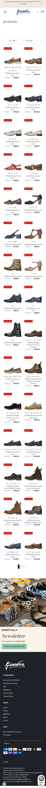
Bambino (6, 714)
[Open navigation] (5, 12)
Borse (5, 717)
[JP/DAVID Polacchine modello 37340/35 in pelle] (33, 506)
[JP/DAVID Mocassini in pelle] (12, 56)
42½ (14, 376)
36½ (5, 67)
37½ (12, 70)
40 (9, 67)
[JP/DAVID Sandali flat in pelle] (12, 162)
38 (9, 70)
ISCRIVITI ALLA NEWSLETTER (14, 646)
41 (40, 67)
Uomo (5, 707)
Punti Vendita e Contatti (12, 732)
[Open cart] (42, 12)
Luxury (5, 720)
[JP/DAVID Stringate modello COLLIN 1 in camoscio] (33, 329)
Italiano (6, 743)
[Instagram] (6, 762)
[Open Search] (38, 12)
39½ (12, 67)
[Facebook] (4, 762)
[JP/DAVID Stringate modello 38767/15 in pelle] (12, 472)
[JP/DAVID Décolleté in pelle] (33, 196)
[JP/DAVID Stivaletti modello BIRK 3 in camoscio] (33, 472)
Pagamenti (7, 690)
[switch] (41, 785)
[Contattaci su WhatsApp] (4, 784)
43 (40, 340)
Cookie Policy (8, 696)
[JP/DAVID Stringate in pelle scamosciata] (33, 401)
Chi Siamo (7, 735)
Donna (5, 711)
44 (37, 340)
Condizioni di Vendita (11, 680)
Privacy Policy (8, 693)
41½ (10, 376)
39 (16, 67)
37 (16, 70)
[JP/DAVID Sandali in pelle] (12, 230)
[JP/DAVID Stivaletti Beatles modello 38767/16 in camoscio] (33, 365)
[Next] (40, 3)
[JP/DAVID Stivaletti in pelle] (12, 262)
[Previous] (5, 3)
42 (26, 340)
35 (37, 67)
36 (35, 67)
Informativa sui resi (10, 683)
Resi (5, 686)
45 (34, 340)
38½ (19, 67)
